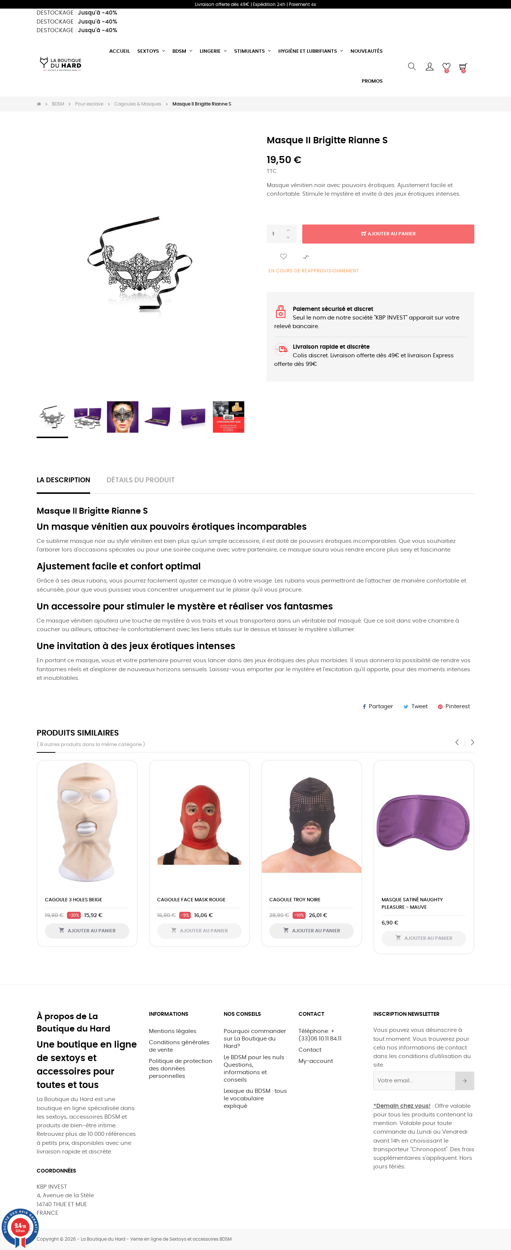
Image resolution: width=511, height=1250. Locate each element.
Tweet (419, 706)
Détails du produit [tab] (141, 480)
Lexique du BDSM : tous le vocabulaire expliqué (255, 1098)
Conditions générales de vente (179, 1046)
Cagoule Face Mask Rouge (191, 900)
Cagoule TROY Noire (295, 900)
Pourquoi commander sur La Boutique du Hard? (255, 1039)
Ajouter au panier (391, 234)
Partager (381, 706)
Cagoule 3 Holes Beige (73, 900)
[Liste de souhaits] (283, 256)
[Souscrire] (464, 1081)
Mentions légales (172, 1031)
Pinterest (458, 706)
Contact (310, 1050)
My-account (316, 1061)
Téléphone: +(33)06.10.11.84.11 (320, 1035)
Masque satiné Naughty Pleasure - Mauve (412, 904)
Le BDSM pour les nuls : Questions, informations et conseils (255, 1069)
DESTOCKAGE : (77, 13)
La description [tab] (63, 480)
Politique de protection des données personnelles (180, 1068)
